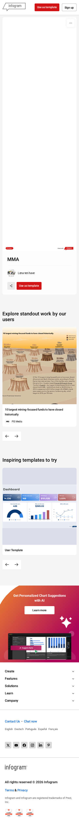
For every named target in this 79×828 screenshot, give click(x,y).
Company (11, 700)
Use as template (47, 7)
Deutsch (19, 729)
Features (11, 678)
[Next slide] (16, 436)
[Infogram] (14, 7)
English (9, 729)
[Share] (11, 286)
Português (30, 729)
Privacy (22, 790)
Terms (9, 790)
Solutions (11, 686)
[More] (71, 23)
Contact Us (12, 721)
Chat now (30, 721)
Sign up (69, 7)
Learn (9, 693)
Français (53, 729)
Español (42, 729)
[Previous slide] (7, 436)
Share (10, 248)
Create (9, 671)
